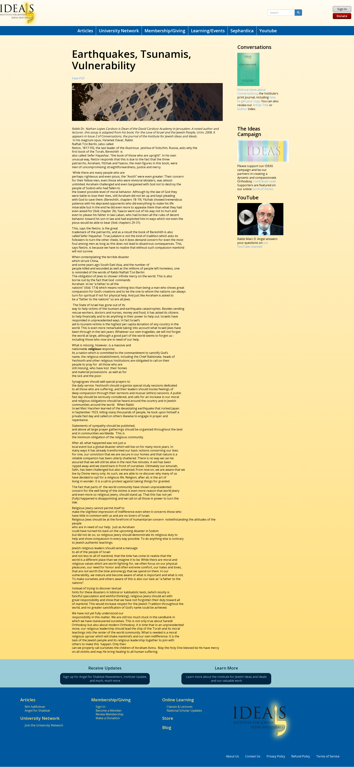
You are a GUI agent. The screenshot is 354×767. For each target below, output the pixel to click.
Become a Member (109, 710)
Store (167, 718)
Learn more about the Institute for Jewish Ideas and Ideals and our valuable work (226, 679)
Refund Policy (300, 756)
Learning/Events (208, 31)
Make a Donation (108, 718)
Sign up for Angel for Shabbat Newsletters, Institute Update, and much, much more (105, 679)
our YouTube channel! (252, 245)
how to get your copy (256, 99)
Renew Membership (109, 714)
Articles (85, 31)
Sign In (342, 9)
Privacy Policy (276, 756)
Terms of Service (327, 756)
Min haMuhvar (35, 707)
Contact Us (252, 756)
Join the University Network (44, 725)
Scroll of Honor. (263, 189)
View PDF (78, 78)
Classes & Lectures (179, 707)
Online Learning (178, 700)
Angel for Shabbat (37, 710)
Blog (166, 727)
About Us (232, 756)
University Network (119, 31)
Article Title (261, 105)
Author (242, 109)
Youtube (268, 31)
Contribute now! (264, 181)
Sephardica (242, 31)
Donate (342, 16)
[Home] (116, 13)
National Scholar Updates (184, 710)
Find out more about (251, 92)
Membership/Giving (165, 31)
